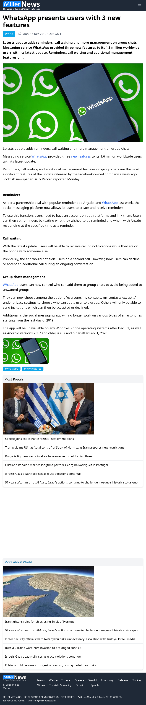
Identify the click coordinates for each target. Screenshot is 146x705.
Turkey (137, 680)
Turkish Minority (60, 685)
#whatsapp (11, 368)
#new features (32, 368)
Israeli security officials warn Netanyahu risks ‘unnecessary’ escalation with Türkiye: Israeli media (70, 639)
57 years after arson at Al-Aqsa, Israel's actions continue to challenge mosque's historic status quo (71, 482)
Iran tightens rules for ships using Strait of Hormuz (39, 622)
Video (41, 685)
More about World (18, 562)
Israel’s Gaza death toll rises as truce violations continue (43, 474)
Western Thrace (59, 680)
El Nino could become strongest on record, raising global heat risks (50, 665)
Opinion (80, 685)
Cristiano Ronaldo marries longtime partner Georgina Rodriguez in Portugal (56, 465)
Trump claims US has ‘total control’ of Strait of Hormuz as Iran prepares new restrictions (64, 447)
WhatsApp (39, 156)
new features (81, 156)
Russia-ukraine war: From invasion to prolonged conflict (43, 648)
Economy (107, 680)
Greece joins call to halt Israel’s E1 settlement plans (39, 439)
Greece (79, 680)
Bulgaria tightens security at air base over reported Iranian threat (49, 456)
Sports (95, 685)
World (92, 680)
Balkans (123, 680)
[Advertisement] (73, 522)
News (41, 680)
